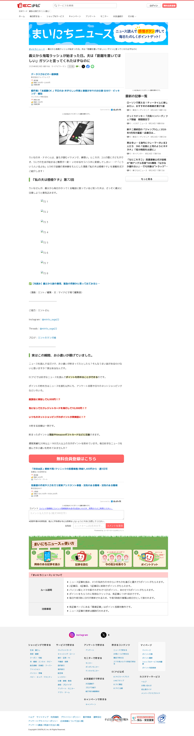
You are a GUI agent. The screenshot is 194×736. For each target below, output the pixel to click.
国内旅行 (61, 665)
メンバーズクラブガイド (150, 693)
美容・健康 (34, 654)
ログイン (154, 5)
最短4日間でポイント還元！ (39, 11)
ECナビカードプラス (121, 676)
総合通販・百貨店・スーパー (41, 665)
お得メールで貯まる (121, 654)
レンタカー (62, 677)
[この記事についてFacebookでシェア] (88, 66)
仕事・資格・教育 (64, 681)
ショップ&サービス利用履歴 (152, 663)
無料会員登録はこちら (76, 459)
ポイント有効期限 (149, 668)
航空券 (60, 673)
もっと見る (146, 179)
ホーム (22, 16)
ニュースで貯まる (120, 650)
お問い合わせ (146, 685)
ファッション (35, 669)
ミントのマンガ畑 (47, 337)
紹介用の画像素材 (92, 691)
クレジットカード (64, 650)
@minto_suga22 (50, 319)
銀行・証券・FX (64, 658)
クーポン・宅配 (36, 658)
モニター (104, 16)
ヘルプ (143, 681)
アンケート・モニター (66, 688)
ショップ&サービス (55, 16)
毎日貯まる (35, 16)
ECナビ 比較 (118, 688)
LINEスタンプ (118, 680)
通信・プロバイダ (64, 684)
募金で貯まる (118, 658)
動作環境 (87, 717)
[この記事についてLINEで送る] (92, 66)
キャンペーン (75, 16)
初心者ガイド (146, 689)
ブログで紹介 (91, 687)
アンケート (91, 16)
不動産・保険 (63, 661)
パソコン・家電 (36, 673)
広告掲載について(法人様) (72, 721)
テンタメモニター (92, 671)
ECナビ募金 (117, 684)
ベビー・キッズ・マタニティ (41, 677)
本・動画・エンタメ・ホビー (41, 661)
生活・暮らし (35, 650)
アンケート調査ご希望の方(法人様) (44, 725)
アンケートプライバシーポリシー (43, 721)
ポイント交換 (147, 654)
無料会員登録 (169, 5)
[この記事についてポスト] (83, 66)
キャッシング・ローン (66, 654)
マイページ (146, 650)
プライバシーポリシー (71, 717)
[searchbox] (85, 5)
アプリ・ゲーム (64, 692)
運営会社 (97, 717)
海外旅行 (61, 669)
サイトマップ (42, 717)
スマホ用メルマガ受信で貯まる (124, 662)
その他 (131, 16)
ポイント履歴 (147, 658)
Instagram (82, 634)
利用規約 (55, 717)
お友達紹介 (118, 16)
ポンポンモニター (92, 667)
